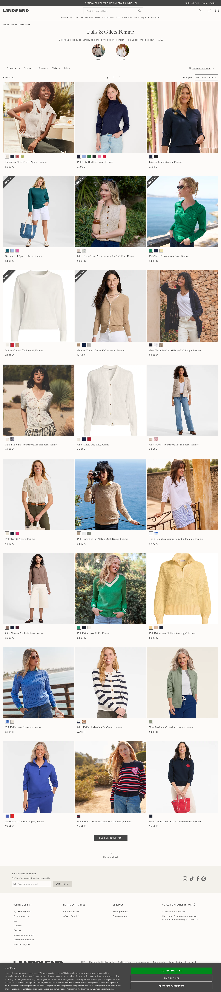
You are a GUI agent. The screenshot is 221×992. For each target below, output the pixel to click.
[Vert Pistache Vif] (22, 156)
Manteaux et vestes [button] (90, 17)
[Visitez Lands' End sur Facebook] (197, 879)
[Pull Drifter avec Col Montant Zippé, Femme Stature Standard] (182, 588)
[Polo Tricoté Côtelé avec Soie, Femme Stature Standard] (182, 211)
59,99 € (9, 166)
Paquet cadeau (120, 916)
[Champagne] (79, 250)
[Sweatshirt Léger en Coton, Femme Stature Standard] (38, 211)
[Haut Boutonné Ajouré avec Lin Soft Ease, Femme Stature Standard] (38, 400)
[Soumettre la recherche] (140, 11)
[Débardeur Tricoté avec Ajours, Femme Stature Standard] (38, 117)
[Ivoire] (7, 439)
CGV (83, 962)
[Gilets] (122, 50)
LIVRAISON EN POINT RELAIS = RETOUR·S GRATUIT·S (111, 3)
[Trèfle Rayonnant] (151, 250)
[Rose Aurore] (99, 156)
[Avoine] (151, 439)
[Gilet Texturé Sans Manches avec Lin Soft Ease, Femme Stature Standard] (110, 211)
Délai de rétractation (24, 939)
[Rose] (156, 439)
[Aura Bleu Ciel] (12, 250)
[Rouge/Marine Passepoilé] (89, 627)
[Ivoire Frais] (7, 345)
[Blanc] (156, 345)
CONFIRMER (62, 883)
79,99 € (9, 826)
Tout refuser (171, 978)
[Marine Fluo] (12, 156)
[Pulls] (98, 50)
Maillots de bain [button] (124, 17)
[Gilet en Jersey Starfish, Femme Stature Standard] (182, 117)
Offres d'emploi (70, 916)
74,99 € (81, 166)
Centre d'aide (208, 3)
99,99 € (153, 355)
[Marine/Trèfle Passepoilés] (84, 627)
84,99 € (153, 731)
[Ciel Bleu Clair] (84, 156)
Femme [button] (64, 17)
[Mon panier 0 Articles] (217, 11)
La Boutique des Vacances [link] (147, 17)
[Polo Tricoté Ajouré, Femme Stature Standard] (38, 494)
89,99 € (9, 637)
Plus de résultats (110, 837)
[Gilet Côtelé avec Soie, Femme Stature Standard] (110, 400)
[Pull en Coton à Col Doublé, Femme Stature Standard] (38, 306)
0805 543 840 (192, 3)
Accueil (6, 24)
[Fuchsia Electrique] (17, 250)
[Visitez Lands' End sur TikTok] (191, 879)
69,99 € (9, 355)
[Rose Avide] (17, 533)
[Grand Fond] (79, 156)
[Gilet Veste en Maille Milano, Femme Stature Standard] (38, 588)
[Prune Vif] (17, 627)
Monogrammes (120, 911)
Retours (17, 930)
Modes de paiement (24, 934)
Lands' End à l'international (182, 962)
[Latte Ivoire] (7, 156)
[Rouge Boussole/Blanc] (12, 345)
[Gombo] (89, 156)
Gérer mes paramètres (171, 986)
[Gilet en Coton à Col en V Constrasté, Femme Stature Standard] (110, 306)
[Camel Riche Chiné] (7, 627)
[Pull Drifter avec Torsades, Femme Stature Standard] (38, 682)
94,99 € (153, 260)
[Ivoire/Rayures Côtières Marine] (79, 722)
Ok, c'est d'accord (171, 970)
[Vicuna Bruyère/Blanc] (17, 345)
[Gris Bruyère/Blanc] (89, 345)
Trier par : (188, 77)
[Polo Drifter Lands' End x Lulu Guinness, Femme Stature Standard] (182, 777)
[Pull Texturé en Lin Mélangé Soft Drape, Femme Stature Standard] (110, 494)
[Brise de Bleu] (7, 816)
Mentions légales (22, 944)
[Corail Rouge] (12, 816)
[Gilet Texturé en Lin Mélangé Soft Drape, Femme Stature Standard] (182, 306)
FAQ (15, 920)
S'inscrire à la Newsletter (24, 873)
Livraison (18, 925)
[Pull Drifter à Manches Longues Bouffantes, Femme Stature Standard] (110, 777)
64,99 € (9, 260)
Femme (14, 24)
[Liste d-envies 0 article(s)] (209, 11)
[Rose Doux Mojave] (17, 156)
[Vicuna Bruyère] (84, 722)
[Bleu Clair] (7, 722)
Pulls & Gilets (24, 24)
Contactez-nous (21, 916)
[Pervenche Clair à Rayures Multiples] (156, 533)
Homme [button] (74, 17)
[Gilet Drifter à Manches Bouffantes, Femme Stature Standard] (110, 682)
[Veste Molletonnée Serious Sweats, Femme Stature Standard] (182, 682)
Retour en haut (110, 856)
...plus (160, 39)
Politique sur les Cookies (75, 982)
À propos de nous (71, 911)
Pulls (98, 59)
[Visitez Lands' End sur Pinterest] (203, 879)
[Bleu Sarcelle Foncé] (7, 250)
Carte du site (159, 962)
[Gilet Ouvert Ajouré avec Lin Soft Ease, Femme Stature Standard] (182, 400)
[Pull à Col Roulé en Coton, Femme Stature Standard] (110, 117)
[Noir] (94, 156)
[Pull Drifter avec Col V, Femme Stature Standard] (110, 588)
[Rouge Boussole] (104, 156)
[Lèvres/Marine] (151, 816)
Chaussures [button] (108, 17)
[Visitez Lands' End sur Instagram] (185, 879)
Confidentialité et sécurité (101, 962)
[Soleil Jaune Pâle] (161, 250)
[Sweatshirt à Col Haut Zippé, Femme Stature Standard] (38, 777)
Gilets (122, 59)
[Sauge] (89, 533)
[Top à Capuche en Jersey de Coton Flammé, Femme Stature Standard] (182, 494)
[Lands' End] (16, 11)
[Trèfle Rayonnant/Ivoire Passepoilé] (79, 627)
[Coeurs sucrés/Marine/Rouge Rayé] (79, 816)
